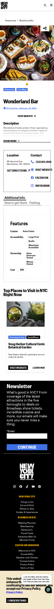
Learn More (40, 367)
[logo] (4, 4)
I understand (17, 600)
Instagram (42, 185)
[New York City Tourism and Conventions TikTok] (27, 486)
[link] (27, 502)
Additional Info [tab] (14, 198)
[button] (27, 52)
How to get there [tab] (15, 203)
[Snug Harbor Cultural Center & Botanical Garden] (26, 314)
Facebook (41, 177)
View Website (25, 116)
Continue (27, 447)
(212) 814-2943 (43, 161)
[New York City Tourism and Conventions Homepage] (27, 472)
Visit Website (43, 169)
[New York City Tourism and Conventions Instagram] (14, 486)
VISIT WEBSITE (18, 367)
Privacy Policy (14, 592)
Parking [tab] (34, 203)
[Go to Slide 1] (27, 84)
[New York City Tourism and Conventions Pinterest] (39, 486)
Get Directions (17, 170)
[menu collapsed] (51, 5)
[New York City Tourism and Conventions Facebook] (21, 486)
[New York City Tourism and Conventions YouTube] (33, 486)
